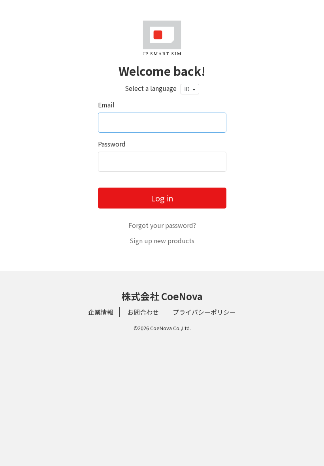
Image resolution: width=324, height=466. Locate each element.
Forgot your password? (162, 225)
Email (106, 104)
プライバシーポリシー (204, 312)
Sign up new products (162, 240)
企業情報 (100, 312)
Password (112, 143)
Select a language (151, 88)
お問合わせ (143, 312)
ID (187, 89)
